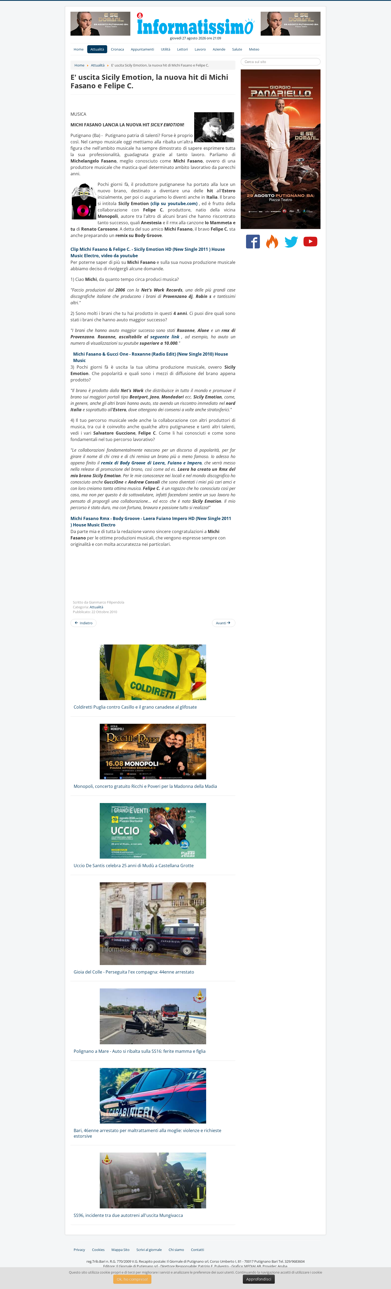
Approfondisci (258, 1279)
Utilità (165, 49)
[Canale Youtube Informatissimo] (309, 244)
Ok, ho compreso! (132, 1279)
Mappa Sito (120, 1249)
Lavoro (200, 49)
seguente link (164, 337)
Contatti (197, 1249)
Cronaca (117, 49)
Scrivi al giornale (149, 1249)
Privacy (79, 1249)
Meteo (254, 49)
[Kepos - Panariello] (281, 148)
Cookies (98, 1249)
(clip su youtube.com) (174, 203)
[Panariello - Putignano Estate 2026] (100, 23)
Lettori (182, 49)
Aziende (219, 49)
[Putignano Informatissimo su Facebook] (252, 244)
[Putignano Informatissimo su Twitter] (290, 244)
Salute (237, 49)
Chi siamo (176, 1249)
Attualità (97, 49)
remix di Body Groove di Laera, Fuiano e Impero (151, 463)
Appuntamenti (142, 49)
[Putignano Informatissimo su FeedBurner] (271, 244)
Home (79, 49)
